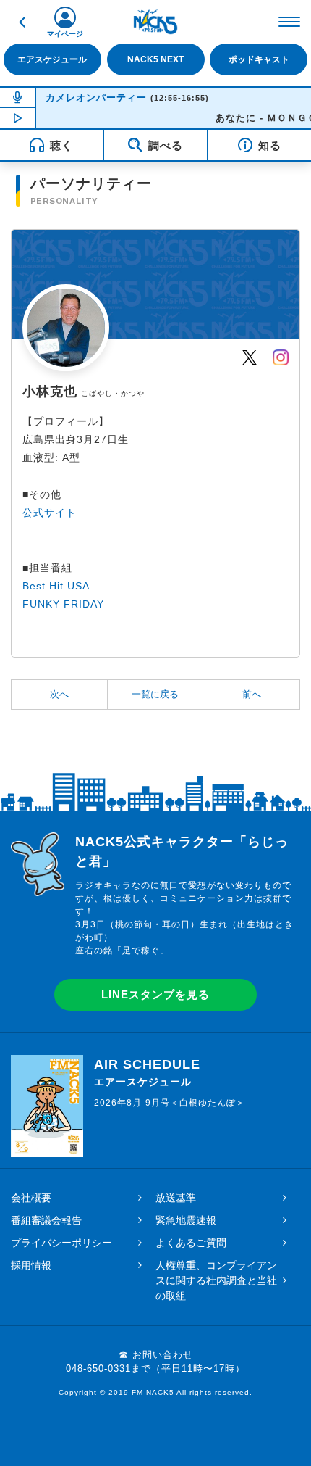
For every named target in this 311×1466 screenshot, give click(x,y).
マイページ (65, 34)
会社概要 (31, 1198)
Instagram (281, 356)
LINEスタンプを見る (155, 994)
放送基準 (176, 1198)
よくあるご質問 (191, 1242)
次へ (59, 694)
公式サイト (49, 512)
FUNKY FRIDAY (63, 604)
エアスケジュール (52, 59)
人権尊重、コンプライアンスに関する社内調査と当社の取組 (216, 1280)
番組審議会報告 (46, 1220)
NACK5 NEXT (155, 59)
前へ (251, 694)
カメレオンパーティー (96, 97)
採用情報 (31, 1265)
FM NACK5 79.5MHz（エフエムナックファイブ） (155, 22)
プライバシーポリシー (61, 1242)
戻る (21, 22)
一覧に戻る (155, 694)
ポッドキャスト (259, 59)
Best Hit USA (56, 586)
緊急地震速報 (186, 1220)
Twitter (249, 356)
